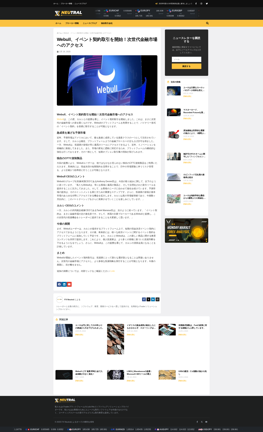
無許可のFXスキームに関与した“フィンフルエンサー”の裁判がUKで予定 (194, 155)
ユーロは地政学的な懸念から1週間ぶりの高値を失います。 (194, 197)
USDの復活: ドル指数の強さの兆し (192, 372)
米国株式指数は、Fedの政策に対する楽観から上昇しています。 (192, 326)
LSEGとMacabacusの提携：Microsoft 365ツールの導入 (139, 372)
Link (112, 271)
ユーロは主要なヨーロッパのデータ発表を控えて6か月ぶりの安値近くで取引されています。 (194, 89)
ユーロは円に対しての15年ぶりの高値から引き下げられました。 (89, 326)
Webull (60, 119)
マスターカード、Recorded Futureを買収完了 (194, 111)
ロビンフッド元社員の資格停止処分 (194, 175)
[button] (207, 23)
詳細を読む (187, 96)
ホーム (59, 33)
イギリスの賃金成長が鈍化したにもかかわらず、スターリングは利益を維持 (141, 326)
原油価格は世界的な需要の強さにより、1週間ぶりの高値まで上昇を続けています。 (194, 132)
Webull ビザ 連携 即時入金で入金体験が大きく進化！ (89, 372)
